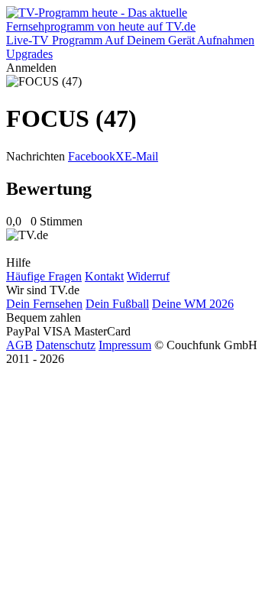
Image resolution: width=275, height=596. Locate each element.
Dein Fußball (117, 303)
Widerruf (148, 276)
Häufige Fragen (44, 276)
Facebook (91, 156)
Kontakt (104, 276)
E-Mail (141, 156)
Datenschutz (65, 344)
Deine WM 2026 (193, 303)
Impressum (125, 344)
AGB (19, 344)
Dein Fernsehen (44, 303)
